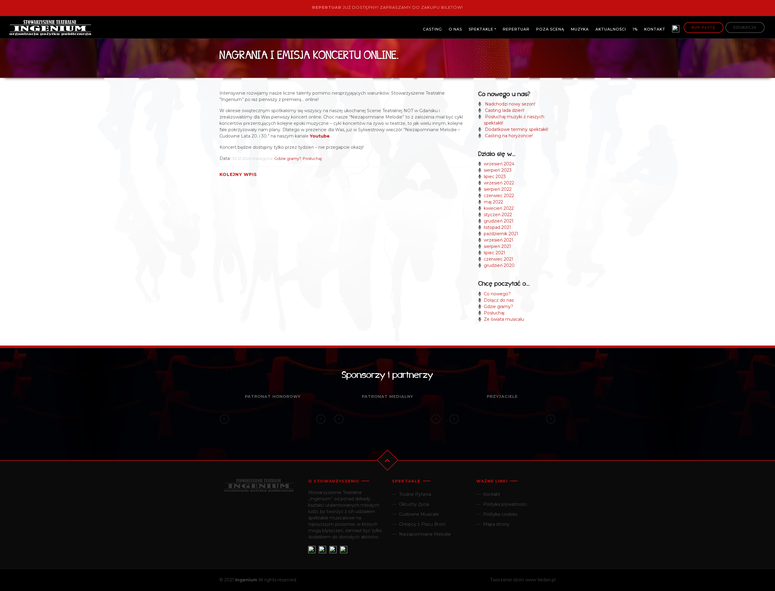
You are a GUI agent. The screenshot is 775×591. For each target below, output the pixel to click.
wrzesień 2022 (499, 183)
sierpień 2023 (498, 170)
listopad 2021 (497, 227)
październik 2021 (501, 233)
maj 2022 (493, 202)
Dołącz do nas (499, 300)
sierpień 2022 (498, 189)
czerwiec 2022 (499, 195)
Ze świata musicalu (504, 319)
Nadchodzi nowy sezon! (510, 104)
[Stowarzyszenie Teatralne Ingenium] (50, 28)
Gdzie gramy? (287, 158)
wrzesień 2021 (498, 240)
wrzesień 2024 (499, 164)
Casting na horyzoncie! (509, 135)
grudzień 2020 (499, 265)
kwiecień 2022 (499, 208)
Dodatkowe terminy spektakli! (516, 129)
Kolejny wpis (238, 174)
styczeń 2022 (498, 214)
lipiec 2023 (495, 176)
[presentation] (224, 419)
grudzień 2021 (498, 221)
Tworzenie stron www (513, 580)
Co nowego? (497, 294)
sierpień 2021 (497, 246)
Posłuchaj (312, 158)
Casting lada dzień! (504, 110)
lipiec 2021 (494, 252)
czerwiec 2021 (498, 259)
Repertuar (326, 7)
